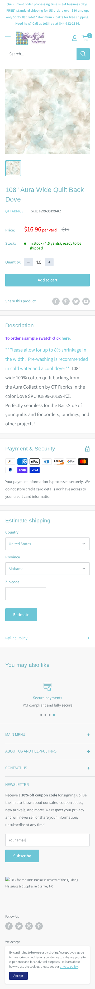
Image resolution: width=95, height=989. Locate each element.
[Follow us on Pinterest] (39, 926)
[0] (85, 38)
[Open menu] (8, 38)
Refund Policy (16, 637)
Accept (18, 975)
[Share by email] (86, 301)
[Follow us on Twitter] (19, 926)
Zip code (12, 581)
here (65, 338)
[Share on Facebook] (56, 301)
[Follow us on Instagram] (29, 926)
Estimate (21, 614)
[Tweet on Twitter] (76, 301)
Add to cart (48, 280)
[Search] (83, 54)
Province (12, 556)
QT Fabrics (14, 211)
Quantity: (13, 262)
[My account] (74, 38)
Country (11, 532)
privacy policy (69, 966)
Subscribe (22, 856)
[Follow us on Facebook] (9, 926)
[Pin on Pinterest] (66, 301)
